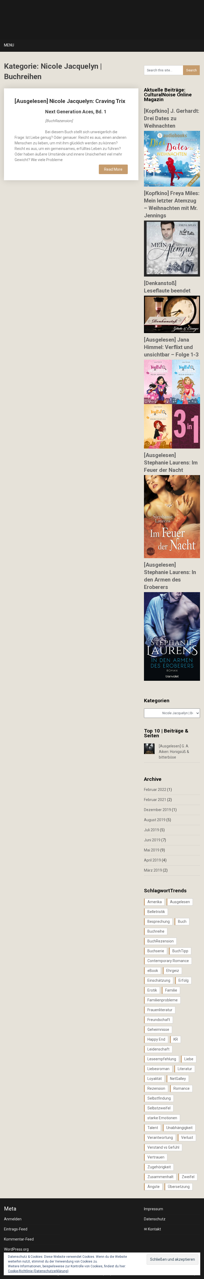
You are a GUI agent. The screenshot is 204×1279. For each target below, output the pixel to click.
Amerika (154, 902)
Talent (152, 1128)
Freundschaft (158, 1020)
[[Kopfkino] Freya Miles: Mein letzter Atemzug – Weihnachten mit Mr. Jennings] (172, 275)
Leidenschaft (158, 1049)
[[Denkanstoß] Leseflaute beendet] (172, 332)
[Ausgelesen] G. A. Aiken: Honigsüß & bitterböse (174, 751)
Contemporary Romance (168, 961)
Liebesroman (158, 1069)
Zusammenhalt (160, 1177)
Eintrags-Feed (15, 1229)
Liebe (188, 1059)
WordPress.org (16, 1249)
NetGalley (178, 1078)
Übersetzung (179, 1187)
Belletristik (156, 912)
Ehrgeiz (172, 970)
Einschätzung (158, 980)
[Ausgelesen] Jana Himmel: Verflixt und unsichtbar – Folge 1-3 (171, 347)
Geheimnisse (158, 1029)
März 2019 (153, 870)
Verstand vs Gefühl (163, 1147)
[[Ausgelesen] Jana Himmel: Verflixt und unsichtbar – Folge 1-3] (172, 447)
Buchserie (155, 951)
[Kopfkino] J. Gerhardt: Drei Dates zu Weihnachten (171, 118)
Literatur (185, 1069)
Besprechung (158, 921)
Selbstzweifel (159, 1108)
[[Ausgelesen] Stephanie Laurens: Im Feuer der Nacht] (172, 557)
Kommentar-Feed (19, 1239)
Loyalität (154, 1078)
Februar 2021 (155, 800)
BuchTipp (180, 951)
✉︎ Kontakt (152, 1229)
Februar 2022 (155, 789)
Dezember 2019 (157, 810)
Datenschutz (154, 1219)
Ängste (153, 1187)
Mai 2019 (151, 850)
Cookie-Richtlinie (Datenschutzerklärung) (38, 1271)
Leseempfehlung (161, 1059)
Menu (9, 45)
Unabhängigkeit (179, 1128)
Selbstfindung (159, 1098)
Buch (182, 921)
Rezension (156, 1088)
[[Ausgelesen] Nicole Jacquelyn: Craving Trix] (27, 121)
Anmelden (13, 1219)
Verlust (187, 1137)
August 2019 (154, 820)
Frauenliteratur (159, 1010)
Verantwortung (160, 1137)
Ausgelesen (180, 902)
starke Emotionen (162, 1118)
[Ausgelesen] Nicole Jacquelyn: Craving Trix (70, 101)
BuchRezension (160, 941)
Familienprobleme (162, 1000)
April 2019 (152, 860)
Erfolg (183, 980)
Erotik (152, 990)
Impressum (153, 1209)
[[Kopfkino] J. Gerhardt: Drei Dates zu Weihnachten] (172, 185)
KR (175, 1039)
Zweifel (188, 1177)
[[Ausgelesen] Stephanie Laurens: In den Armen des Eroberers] (172, 679)
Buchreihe (155, 931)
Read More (113, 169)
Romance (181, 1088)
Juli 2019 (151, 830)
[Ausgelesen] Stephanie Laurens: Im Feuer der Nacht (171, 462)
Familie (171, 990)
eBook (152, 970)
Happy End (156, 1039)
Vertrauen (155, 1157)
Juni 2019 (152, 840)
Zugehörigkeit (159, 1167)
